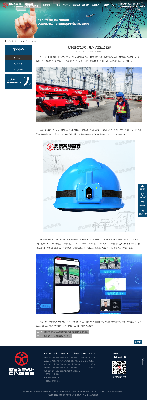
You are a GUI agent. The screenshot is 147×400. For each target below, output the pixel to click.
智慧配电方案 (65, 361)
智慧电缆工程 (75, 367)
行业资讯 (18, 63)
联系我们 (105, 5)
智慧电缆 (55, 367)
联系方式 (92, 357)
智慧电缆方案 (65, 367)
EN (112, 5)
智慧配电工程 (75, 361)
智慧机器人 (56, 381)
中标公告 (18, 69)
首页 (16, 41)
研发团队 (47, 381)
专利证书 (47, 374)
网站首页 (47, 5)
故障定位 (55, 371)
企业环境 (47, 367)
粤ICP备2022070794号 (90, 395)
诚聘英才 (92, 367)
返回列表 (138, 342)
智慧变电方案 (65, 364)
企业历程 (47, 361)
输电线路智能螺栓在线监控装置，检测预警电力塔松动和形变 (66, 332)
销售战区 (92, 364)
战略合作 (92, 361)
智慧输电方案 (65, 357)
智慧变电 (55, 364)
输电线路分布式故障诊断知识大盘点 (57, 336)
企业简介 (47, 357)
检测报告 (47, 377)
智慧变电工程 (75, 364)
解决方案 (76, 5)
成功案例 (86, 5)
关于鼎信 (56, 5)
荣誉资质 (47, 371)
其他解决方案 (65, 371)
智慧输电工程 (75, 357)
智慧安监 (55, 374)
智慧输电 (55, 357)
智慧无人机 (56, 377)
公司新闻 (33, 41)
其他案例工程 (75, 371)
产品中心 (66, 5)
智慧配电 (55, 361)
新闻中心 (95, 5)
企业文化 (47, 364)
